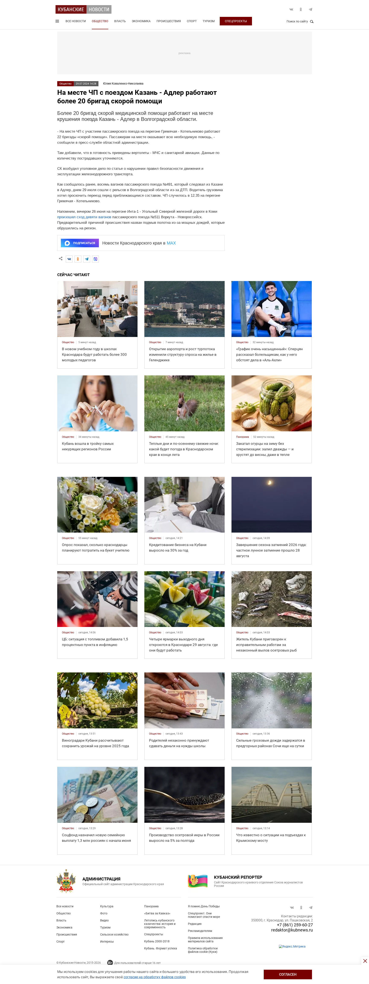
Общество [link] (68, 342)
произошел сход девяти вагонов (84, 217)
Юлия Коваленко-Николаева (123, 83)
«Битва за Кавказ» (157, 913)
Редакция (195, 923)
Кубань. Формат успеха (160, 948)
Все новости (76, 21)
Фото (103, 913)
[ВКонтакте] (69, 259)
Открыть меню (58, 22)
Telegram (310, 9)
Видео (104, 920)
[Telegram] (86, 259)
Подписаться (84, 243)
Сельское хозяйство (114, 934)
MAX (171, 243)
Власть (120, 21)
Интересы (107, 941)
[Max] (95, 259)
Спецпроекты (236, 21)
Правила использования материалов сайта (205, 939)
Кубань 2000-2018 (157, 941)
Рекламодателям (200, 931)
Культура (106, 906)
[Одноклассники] (78, 259)
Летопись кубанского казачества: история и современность (160, 924)
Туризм (209, 21)
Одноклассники (301, 9)
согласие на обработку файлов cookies (155, 977)
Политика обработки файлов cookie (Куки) (203, 950)
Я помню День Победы (204, 906)
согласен (287, 974)
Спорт (192, 21)
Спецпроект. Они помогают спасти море (204, 915)
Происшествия (169, 21)
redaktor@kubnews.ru (292, 930)
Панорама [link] (242, 436)
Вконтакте (291, 9)
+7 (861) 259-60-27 (295, 924)
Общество (100, 21)
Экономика (141, 21)
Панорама (151, 906)
